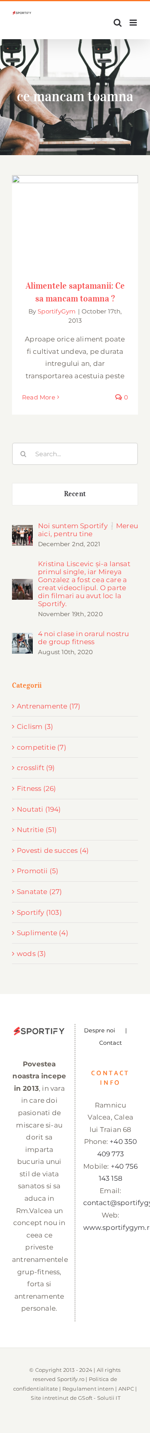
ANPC (126, 1388)
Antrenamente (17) (48, 706)
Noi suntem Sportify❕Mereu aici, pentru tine (88, 530)
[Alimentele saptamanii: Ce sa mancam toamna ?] (75, 222)
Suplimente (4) (42, 933)
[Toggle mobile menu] (134, 22)
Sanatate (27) (39, 892)
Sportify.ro (70, 1379)
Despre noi (99, 1030)
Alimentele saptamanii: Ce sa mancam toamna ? (75, 210)
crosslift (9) (36, 768)
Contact (110, 1042)
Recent (75, 493)
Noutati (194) (39, 809)
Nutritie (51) (37, 830)
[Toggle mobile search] (118, 22)
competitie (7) (41, 747)
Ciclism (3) (35, 726)
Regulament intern (88, 1388)
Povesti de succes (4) (53, 850)
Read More (38, 397)
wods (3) (31, 954)
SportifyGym (57, 311)
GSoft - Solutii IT (99, 1398)
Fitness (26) (36, 788)
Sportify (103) (39, 912)
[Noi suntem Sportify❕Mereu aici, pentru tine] (22, 531)
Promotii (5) (37, 871)
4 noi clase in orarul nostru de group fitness (83, 638)
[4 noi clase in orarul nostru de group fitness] (22, 639)
